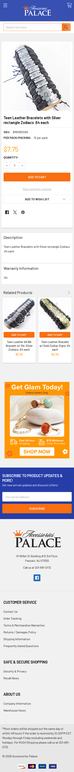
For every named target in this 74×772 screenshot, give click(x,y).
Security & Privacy (14, 671)
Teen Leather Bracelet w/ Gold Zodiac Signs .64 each (54, 345)
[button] (37, 420)
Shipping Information (16, 639)
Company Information (17, 703)
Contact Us (10, 611)
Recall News (11, 678)
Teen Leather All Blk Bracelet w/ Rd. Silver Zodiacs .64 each (19, 345)
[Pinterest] (23, 212)
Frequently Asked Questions (21, 646)
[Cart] (69, 5)
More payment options (37, 189)
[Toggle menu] (10, 10)
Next (68, 292)
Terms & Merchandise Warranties (24, 625)
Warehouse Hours (14, 710)
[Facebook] (7, 212)
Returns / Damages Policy (19, 632)
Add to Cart (19, 334)
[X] (15, 212)
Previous (63, 292)
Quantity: (11, 157)
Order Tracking (12, 618)
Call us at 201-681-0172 (37, 567)
